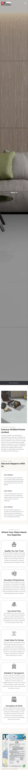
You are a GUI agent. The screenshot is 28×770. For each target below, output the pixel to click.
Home (11, 383)
